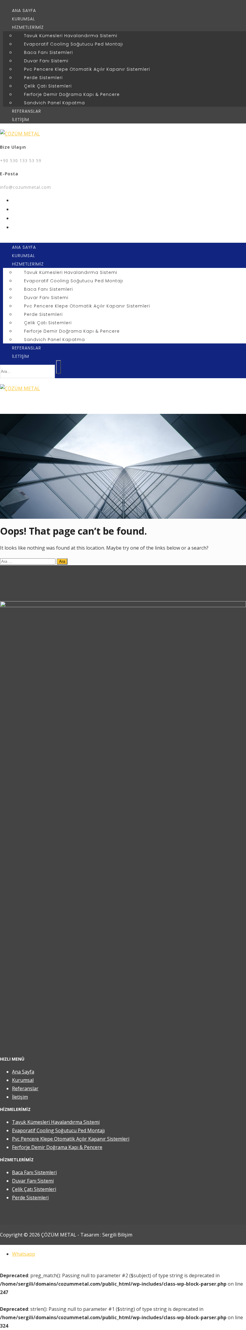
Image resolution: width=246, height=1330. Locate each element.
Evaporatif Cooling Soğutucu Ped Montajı (73, 44)
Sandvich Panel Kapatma (54, 103)
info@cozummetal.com (25, 187)
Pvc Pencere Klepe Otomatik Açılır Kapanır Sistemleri (87, 69)
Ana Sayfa (23, 1071)
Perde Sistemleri (43, 78)
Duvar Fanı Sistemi (46, 61)
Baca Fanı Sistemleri (48, 52)
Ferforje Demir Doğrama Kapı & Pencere (72, 94)
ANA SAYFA (24, 10)
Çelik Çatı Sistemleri (48, 86)
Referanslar (25, 1088)
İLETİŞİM (20, 120)
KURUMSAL (23, 19)
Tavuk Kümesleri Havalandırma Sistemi (70, 36)
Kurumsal (23, 1080)
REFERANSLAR (26, 111)
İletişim (20, 1097)
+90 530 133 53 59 (20, 160)
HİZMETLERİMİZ (28, 27)
